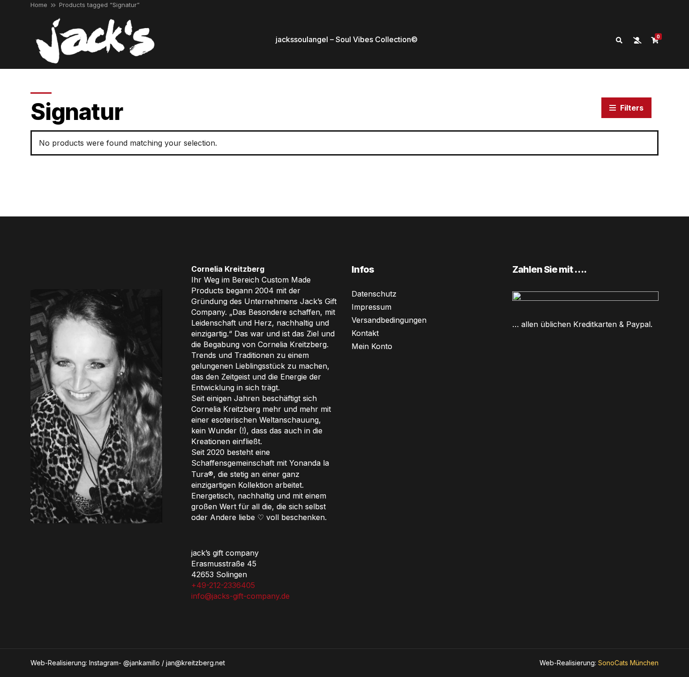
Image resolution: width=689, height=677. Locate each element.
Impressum (371, 307)
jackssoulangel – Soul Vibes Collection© (347, 39)
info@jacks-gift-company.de (240, 596)
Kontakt (365, 333)
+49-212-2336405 (223, 585)
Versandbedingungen (389, 320)
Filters (631, 107)
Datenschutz (374, 293)
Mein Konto (372, 346)
